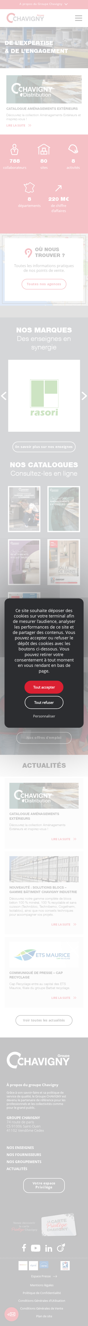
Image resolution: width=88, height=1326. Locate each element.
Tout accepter (44, 687)
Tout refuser (44, 702)
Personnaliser (44, 716)
